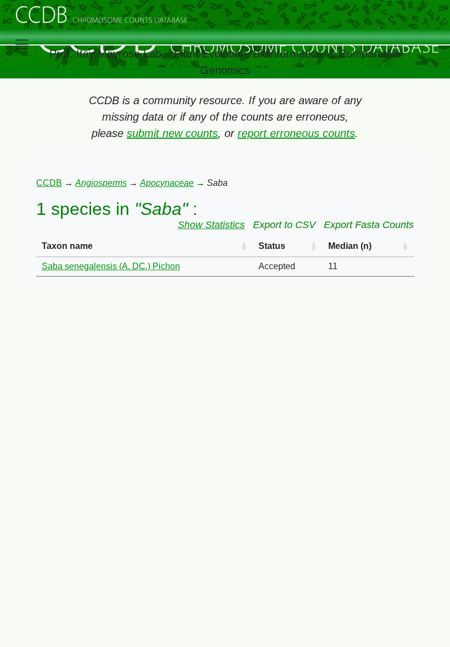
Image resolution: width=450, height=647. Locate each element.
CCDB (49, 183)
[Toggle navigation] (22, 44)
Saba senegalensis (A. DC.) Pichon (111, 266)
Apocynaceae (167, 183)
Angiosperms (101, 183)
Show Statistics (211, 224)
